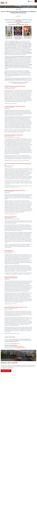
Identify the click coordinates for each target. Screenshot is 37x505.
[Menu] (36, 1)
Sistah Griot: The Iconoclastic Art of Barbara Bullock (14, 134)
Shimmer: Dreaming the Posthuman (11, 277)
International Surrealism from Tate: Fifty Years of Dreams (15, 190)
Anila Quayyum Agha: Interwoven (11, 216)
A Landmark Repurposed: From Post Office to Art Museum (15, 86)
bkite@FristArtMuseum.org (18, 346)
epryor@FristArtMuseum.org (21, 347)
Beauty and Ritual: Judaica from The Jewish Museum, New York (16, 307)
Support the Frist (6, 370)
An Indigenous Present (9, 250)
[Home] (4, 2)
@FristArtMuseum (13, 343)
